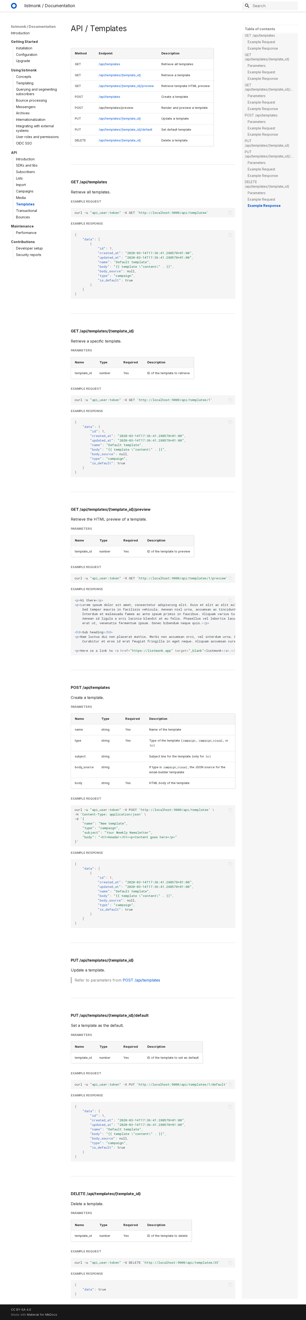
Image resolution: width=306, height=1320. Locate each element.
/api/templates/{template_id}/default (125, 129)
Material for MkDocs (42, 1314)
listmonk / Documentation (33, 26)
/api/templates (109, 64)
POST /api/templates (141, 980)
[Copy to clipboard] (230, 212)
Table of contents (260, 29)
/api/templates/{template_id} (120, 75)
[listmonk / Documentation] (14, 6)
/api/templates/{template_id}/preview (126, 86)
